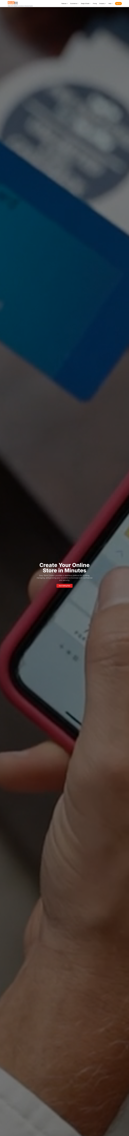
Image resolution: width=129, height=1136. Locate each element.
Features (63, 3)
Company (102, 3)
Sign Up (118, 3)
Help (109, 3)
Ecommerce (73, 3)
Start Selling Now (64, 586)
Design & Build (85, 3)
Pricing (95, 3)
